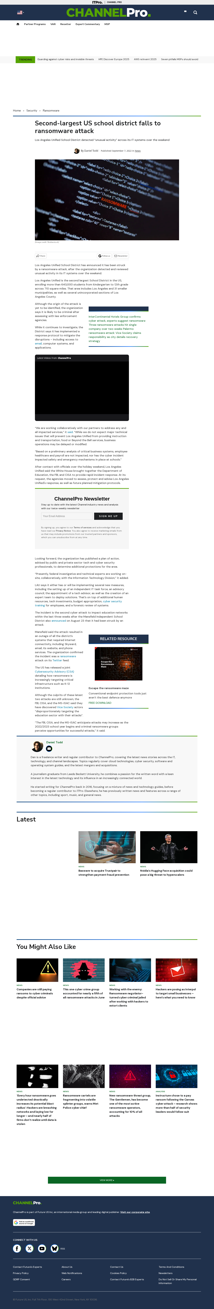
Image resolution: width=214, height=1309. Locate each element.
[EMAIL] (49, 748)
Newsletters (165, 1273)
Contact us (116, 1267)
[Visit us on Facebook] (17, 1248)
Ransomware (51, 110)
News (138, 150)
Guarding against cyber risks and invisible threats (65, 59)
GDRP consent (21, 1279)
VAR (53, 24)
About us (67, 1267)
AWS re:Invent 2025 (145, 59)
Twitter (57, 660)
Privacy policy (21, 1273)
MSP (107, 24)
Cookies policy (118, 1273)
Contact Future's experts (27, 1267)
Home (17, 110)
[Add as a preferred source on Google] (24, 1222)
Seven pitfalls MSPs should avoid (179, 59)
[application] (82, 387)
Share (42, 256)
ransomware (68, 656)
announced (59, 621)
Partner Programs (35, 24)
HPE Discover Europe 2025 (114, 59)
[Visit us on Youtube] (42, 1248)
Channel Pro (114, 2)
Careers (66, 1279)
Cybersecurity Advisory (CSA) (54, 671)
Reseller (65, 24)
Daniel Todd (91, 150)
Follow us (106, 256)
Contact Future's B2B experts (127, 1279)
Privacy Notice (63, 530)
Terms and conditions (171, 1267)
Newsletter (123, 256)
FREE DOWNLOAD (100, 703)
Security (31, 110)
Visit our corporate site (135, 1212)
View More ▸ (107, 1180)
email (38, 343)
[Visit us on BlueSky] (53, 1248)
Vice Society (65, 707)
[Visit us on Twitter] (29, 1248)
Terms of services (83, 527)
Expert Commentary (88, 24)
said (70, 432)
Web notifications (72, 1273)
